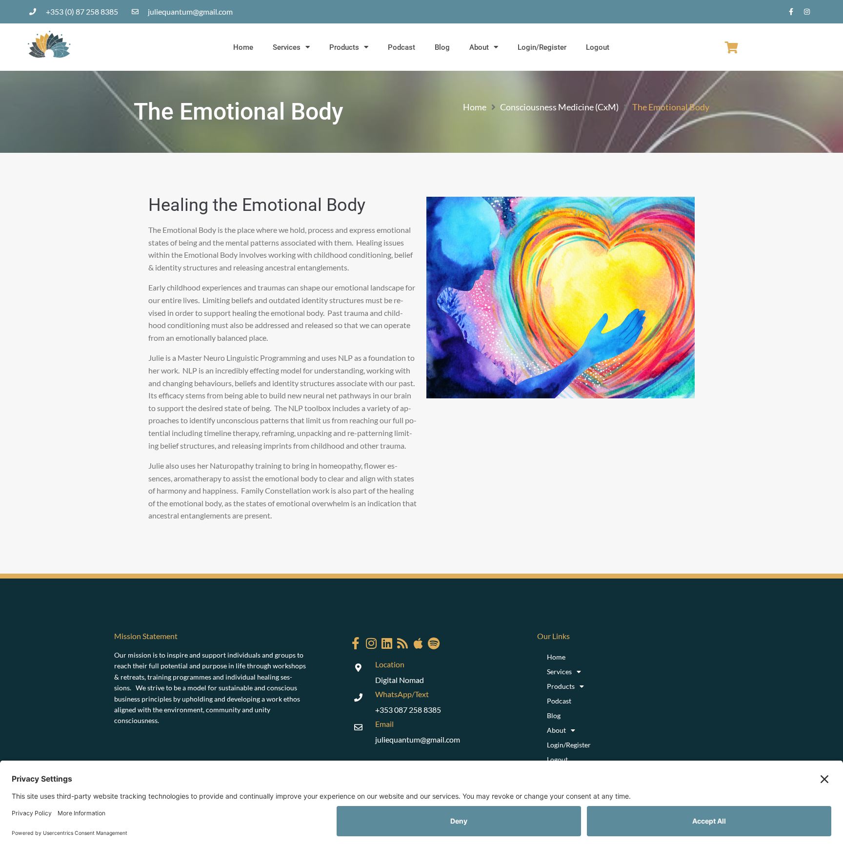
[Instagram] (807, 12)
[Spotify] (434, 643)
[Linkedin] (387, 643)
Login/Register (542, 47)
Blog (442, 47)
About (479, 47)
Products (344, 47)
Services (287, 47)
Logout (597, 47)
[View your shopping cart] (731, 47)
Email (384, 723)
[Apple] (418, 643)
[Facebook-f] (791, 12)
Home (243, 47)
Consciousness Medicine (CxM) (559, 107)
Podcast (401, 47)
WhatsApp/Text (402, 694)
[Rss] (403, 643)
